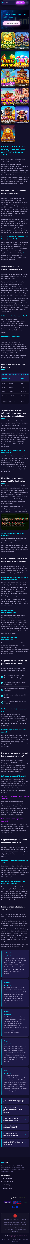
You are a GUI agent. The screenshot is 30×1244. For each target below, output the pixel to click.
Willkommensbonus (7, 1181)
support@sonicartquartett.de (18, 1236)
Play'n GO (25, 253)
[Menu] (26, 2)
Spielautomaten (7, 1178)
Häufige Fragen (7, 1188)
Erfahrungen (7, 1185)
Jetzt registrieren (11, 23)
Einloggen (20, 2)
